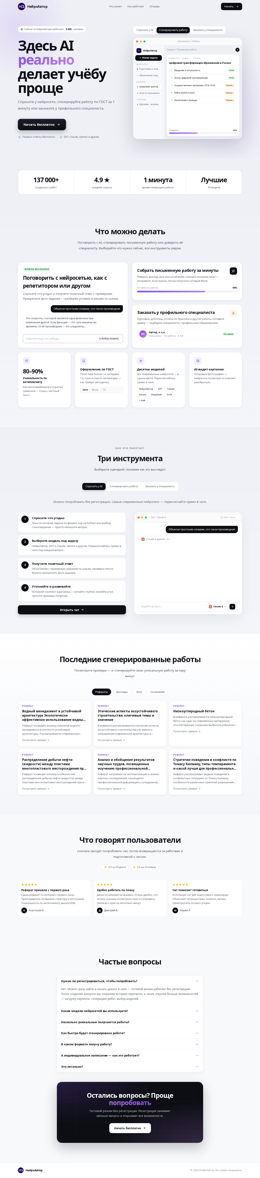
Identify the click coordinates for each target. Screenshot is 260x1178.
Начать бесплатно (39, 124)
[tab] (145, 30)
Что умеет (115, 6)
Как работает (135, 6)
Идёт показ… (230, 517)
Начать (229, 6)
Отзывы (155, 6)
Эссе (139, 692)
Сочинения (157, 692)
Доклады (122, 692)
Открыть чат (69, 610)
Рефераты (101, 692)
